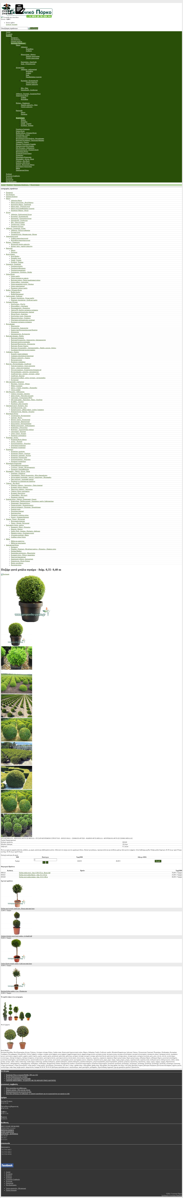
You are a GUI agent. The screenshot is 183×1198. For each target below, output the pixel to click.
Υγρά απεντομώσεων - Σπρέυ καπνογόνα (23, 366)
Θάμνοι (8, 198)
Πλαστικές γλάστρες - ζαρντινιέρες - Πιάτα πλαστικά (26, 485)
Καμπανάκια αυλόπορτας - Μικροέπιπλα (23, 553)
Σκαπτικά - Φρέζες (16, 418)
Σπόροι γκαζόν (15, 276)
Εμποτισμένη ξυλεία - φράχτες (15, 525)
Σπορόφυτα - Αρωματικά (13, 264)
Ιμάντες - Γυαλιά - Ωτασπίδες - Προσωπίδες (24, 388)
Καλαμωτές (14, 547)
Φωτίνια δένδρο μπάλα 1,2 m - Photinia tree (14, 991)
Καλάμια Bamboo (16, 551)
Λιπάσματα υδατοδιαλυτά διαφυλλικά (22, 356)
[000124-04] (16, 765)
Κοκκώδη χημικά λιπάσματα (19, 354)
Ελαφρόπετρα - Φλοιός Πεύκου (20, 561)
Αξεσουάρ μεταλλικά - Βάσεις (20, 535)
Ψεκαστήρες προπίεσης (18, 451)
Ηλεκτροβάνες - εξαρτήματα (19, 306)
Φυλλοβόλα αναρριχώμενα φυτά (20, 240)
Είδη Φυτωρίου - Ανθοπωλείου (15, 392)
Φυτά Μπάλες (15, 256)
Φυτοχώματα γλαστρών (18, 521)
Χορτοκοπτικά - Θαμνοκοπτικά (20, 421)
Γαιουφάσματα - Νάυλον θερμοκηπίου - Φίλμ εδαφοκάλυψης (29, 475)
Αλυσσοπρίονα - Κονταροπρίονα (20, 416)
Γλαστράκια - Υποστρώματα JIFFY (21, 398)
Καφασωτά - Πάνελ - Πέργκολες (20, 527)
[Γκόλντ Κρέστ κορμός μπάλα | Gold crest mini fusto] (16, 962)
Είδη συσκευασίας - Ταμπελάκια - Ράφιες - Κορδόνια (26, 400)
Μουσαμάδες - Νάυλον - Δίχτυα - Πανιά (18, 471)
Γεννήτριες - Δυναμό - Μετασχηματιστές (23, 467)
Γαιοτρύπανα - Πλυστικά (18, 431)
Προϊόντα (10, 185)
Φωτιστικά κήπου (16, 565)
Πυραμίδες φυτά (16, 258)
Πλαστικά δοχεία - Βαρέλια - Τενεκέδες (22, 412)
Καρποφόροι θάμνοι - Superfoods (21, 204)
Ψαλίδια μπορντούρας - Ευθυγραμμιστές (23, 425)
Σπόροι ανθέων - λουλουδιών (19, 282)
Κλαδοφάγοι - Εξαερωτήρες (19, 427)
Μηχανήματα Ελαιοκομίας (14, 463)
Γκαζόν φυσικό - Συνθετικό (14, 296)
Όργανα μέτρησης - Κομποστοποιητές (22, 505)
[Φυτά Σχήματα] (16, 1023)
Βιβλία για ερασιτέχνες (17, 541)
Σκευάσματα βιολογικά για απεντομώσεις (23, 350)
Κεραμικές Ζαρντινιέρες (18, 493)
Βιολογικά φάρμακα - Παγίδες (15, 336)
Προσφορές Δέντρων (17, 226)
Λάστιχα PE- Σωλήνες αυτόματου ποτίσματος (24, 310)
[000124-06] (16, 789)
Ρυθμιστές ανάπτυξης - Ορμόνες (20, 358)
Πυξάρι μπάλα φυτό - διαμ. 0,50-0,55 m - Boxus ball (34, 873)
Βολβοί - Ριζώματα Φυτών (14, 290)
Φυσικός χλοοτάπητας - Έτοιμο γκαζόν (22, 298)
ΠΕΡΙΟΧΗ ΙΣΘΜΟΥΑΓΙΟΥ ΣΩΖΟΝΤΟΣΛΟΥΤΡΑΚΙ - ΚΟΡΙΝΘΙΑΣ (9, 1132)
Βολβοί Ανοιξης (15, 292)
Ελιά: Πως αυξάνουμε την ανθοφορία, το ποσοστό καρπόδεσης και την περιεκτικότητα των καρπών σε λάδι (38, 1094)
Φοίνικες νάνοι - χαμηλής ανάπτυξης (21, 246)
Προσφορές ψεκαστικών (18, 447)
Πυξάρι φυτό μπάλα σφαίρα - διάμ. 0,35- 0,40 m (33, 877)
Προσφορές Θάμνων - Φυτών (20, 210)
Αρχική (3, 185)
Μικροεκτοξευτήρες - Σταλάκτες (21, 318)
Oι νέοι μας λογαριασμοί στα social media (18, 1078)
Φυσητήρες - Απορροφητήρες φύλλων (22, 429)
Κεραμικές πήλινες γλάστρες (19, 487)
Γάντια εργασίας (16, 390)
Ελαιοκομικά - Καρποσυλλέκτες (20, 503)
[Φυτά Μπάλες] (16, 1048)
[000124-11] (16, 645)
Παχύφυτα (14, 252)
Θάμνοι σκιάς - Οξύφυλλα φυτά (20, 206)
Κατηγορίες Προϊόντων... (21, 185)
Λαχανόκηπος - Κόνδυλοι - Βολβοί (21, 272)
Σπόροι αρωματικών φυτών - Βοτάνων (22, 284)
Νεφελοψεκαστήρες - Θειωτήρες (21, 443)
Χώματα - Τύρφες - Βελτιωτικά (15, 519)
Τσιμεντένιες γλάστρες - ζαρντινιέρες (22, 489)
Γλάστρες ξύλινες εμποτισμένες (20, 491)
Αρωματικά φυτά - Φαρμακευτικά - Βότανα (24, 234)
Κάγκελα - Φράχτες (17, 529)
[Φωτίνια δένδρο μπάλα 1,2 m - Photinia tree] (16, 989)
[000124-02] (16, 717)
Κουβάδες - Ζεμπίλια (17, 402)
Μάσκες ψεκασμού (16, 386)
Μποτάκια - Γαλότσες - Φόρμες (20, 384)
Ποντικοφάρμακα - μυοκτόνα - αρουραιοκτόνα (25, 372)
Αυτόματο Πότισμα (12, 302)
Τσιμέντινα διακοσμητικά (18, 557)
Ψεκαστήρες (9, 449)
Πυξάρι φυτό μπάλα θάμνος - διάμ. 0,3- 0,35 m (33, 875)
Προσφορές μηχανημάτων (18, 435)
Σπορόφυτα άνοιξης (17, 266)
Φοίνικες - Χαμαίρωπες (13, 242)
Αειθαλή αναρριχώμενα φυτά (19, 238)
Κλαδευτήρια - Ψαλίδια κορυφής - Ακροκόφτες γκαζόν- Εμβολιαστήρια (32, 501)
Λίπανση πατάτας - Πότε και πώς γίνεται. (18, 1090)
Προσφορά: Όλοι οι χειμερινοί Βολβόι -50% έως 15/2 (22, 1075)
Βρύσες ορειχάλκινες (17, 563)
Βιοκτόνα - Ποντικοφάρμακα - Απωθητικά (18, 364)
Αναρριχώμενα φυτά (12, 236)
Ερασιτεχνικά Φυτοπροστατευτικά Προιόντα (24, 330)
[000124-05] (16, 669)
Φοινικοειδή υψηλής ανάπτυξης (20, 244)
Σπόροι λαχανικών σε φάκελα (19, 278)
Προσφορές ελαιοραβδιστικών (20, 469)
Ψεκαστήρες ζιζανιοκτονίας (19, 457)
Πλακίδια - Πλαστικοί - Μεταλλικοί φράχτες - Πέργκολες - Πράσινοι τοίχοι (33, 549)
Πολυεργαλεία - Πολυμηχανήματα (21, 423)
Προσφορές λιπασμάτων (18, 362)
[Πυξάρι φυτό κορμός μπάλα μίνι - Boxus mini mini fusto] (16, 907)
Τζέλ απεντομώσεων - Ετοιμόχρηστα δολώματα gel (26, 370)
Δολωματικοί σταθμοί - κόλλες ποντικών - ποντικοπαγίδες (28, 378)
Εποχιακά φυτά (15, 232)
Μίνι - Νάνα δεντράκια (18, 222)
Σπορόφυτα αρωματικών (18, 270)
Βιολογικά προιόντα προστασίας (20, 342)
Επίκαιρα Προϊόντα (11, 196)
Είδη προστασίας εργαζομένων (15, 382)
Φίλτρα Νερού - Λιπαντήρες (19, 314)
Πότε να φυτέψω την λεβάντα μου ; (16, 1088)
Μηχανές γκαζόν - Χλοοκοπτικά (20, 419)
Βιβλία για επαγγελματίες (18, 543)
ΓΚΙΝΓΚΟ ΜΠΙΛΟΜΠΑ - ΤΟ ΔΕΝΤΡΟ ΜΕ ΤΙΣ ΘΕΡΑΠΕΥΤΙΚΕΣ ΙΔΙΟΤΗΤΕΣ (31, 1080)
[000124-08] (16, 836)
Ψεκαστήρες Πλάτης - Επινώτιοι (20, 453)
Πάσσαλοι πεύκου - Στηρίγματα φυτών (22, 533)
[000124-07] (16, 812)
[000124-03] (16, 741)
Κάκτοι (13, 250)
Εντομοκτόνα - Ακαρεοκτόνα (19, 328)
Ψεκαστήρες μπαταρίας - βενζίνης (21, 455)
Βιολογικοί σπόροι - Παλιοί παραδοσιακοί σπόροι (25, 280)
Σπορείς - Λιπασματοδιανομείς (20, 517)
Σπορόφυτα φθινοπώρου (18, 268)
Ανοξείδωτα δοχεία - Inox (18, 408)
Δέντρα (8, 212)
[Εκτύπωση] (5, 574)
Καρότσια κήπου (16, 513)
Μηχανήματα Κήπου (12, 414)
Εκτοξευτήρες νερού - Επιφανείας (21, 316)
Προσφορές (9, 192)
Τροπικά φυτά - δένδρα (18, 224)
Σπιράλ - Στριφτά (16, 260)
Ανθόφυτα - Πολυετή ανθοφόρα (20, 230)
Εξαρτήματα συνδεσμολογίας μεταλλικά (23, 320)
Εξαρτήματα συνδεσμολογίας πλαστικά (22, 312)
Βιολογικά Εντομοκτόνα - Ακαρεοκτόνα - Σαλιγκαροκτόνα (28, 340)
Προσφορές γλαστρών (17, 497)
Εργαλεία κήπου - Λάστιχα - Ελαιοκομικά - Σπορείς (21, 499)
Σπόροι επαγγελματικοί (18, 286)
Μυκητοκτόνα (15, 326)
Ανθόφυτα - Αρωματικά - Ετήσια (15, 228)
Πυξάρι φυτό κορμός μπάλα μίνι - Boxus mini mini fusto (17, 908)
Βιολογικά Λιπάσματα (17, 338)
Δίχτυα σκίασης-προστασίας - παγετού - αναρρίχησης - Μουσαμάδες (31, 477)
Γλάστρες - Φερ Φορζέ (13, 483)
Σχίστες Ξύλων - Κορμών (18, 433)
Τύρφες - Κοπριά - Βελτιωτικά (20, 523)
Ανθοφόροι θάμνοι (16, 200)
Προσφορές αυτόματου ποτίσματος (21, 322)
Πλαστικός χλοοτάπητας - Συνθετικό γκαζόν (24, 300)
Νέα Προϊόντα (10, 194)
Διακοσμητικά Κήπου (12, 545)
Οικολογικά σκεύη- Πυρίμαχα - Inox (17, 406)
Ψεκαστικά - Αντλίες (12, 437)
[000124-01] (16, 693)
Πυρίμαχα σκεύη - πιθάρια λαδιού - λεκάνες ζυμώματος (27, 410)
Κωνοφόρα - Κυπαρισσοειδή (19, 216)
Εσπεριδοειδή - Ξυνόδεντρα (19, 220)
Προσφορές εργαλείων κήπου (20, 515)
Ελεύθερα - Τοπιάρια (17, 262)
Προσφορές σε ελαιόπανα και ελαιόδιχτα (23, 481)
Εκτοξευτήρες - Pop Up (18, 304)
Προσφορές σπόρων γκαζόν (19, 288)
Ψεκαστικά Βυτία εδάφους (19, 439)
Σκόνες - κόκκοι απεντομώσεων (20, 368)
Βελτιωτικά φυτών (16, 360)
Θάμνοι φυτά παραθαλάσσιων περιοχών (22, 208)
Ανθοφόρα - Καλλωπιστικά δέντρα (21, 214)
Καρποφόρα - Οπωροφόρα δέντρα (21, 218)
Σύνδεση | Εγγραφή (11, 24)
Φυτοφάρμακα (10, 324)
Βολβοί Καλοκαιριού (17, 294)
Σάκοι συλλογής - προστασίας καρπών (22, 479)
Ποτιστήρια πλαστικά (17, 511)
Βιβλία (8, 539)
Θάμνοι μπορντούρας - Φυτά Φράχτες (22, 202)
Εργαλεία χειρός (16, 509)
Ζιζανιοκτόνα (15, 332)
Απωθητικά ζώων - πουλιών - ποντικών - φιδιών (25, 374)
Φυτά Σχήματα (35, 185)
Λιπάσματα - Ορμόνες (12, 352)
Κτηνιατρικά (14, 380)
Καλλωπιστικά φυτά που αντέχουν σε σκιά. (18, 1092)
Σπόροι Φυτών (10, 274)
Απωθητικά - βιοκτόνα (17, 376)
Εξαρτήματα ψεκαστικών (18, 445)
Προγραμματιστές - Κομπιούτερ (20, 308)
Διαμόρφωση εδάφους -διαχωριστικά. (22, 559)
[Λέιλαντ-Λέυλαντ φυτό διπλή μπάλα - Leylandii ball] (16, 934)
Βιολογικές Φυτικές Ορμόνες (19, 346)
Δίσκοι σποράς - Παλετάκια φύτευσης (22, 396)
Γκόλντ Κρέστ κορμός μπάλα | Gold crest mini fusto (16, 963)
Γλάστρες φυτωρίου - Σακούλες (20, 394)
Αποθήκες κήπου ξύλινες (18, 537)
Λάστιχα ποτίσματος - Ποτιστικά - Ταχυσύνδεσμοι (26, 507)
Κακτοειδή (9, 248)
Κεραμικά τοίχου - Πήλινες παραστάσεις (23, 555)
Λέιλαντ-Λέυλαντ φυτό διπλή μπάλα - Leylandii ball (16, 936)
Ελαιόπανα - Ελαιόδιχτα (18, 473)
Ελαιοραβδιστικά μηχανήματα (20, 465)
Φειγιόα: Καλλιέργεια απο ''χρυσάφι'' (17, 1077)
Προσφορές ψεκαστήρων (18, 461)
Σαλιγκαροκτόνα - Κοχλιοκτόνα (20, 334)
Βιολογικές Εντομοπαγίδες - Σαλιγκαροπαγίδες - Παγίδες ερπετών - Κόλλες (33, 348)
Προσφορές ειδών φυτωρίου (19, 404)
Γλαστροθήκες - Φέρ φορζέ (19, 495)
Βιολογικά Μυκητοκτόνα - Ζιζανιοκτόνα (23, 344)
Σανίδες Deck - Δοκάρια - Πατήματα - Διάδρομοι (25, 531)
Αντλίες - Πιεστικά (16, 441)
